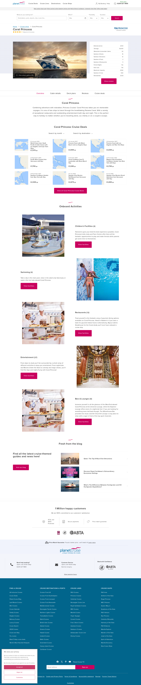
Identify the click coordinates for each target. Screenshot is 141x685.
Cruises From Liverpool (47, 599)
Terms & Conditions (70, 676)
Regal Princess (105, 599)
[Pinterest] (66, 662)
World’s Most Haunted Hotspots (20, 643)
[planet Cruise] (19, 3)
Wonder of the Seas (107, 633)
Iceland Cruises (45, 636)
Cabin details (55, 93)
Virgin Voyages (75, 616)
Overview (40, 93)
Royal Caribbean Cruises (78, 606)
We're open (123, 1)
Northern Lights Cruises (47, 612)
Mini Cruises (13, 606)
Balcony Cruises (15, 619)
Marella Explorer (106, 629)
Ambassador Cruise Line (78, 633)
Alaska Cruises (44, 626)
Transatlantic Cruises (46, 616)
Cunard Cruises (75, 619)
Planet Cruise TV (78, 662)
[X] (62, 662)
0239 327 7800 (122, 4)
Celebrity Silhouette (107, 619)
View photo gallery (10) (26, 75)
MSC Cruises (75, 609)
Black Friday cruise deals (17, 639)
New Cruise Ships (106, 646)
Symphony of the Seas (108, 609)
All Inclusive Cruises (16, 592)
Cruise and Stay (14, 633)
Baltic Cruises (44, 639)
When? (70, 15)
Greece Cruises (45, 629)
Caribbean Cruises (46, 649)
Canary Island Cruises (47, 646)
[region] (20, 666)
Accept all (19, 667)
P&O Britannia (105, 626)
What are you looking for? (25, 15)
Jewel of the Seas (106, 636)
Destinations (56, 4)
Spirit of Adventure (107, 639)
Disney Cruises (75, 636)
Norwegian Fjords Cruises (48, 609)
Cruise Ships (67, 4)
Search (117, 18)
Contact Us (41, 676)
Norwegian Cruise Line (78, 602)
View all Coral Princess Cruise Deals (70, 191)
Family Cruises (14, 612)
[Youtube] (71, 662)
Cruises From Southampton (48, 596)
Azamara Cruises (76, 626)
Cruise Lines (44, 4)
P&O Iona (104, 592)
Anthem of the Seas (107, 596)
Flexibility (92, 15)
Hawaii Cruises (44, 633)
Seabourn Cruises (76, 629)
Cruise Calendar (15, 609)
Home (15, 27)
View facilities (83, 244)
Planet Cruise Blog (15, 599)
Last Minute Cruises (16, 602)
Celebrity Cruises (76, 599)
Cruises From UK (45, 592)
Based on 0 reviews (28, 32)
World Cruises (44, 619)
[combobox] (42, 18)
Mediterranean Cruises (47, 606)
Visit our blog (21, 467)
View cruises (109, 81)
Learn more (92, 542)
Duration (102, 15)
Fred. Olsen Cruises (77, 622)
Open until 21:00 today (24, 564)
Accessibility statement (86, 676)
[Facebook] (58, 662)
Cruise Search (14, 626)
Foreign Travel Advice (109, 676)
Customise (70, 683)
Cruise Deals (33, 4)
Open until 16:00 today (68, 564)
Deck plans (71, 93)
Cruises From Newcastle (47, 602)
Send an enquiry (66, 567)
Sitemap (98, 676)
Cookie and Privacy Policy (54, 676)
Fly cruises (13, 636)
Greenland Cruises (46, 643)
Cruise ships (24, 27)
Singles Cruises (14, 616)
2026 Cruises (14, 629)
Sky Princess (105, 616)
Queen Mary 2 (105, 606)
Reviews (85, 93)
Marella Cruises (75, 612)
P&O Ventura (105, 612)
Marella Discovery (106, 643)
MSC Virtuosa (105, 602)
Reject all (19, 672)
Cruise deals (100, 93)
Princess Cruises (76, 596)
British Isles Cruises (46, 622)
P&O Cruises (75, 592)
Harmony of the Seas (107, 622)
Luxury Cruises (14, 622)
